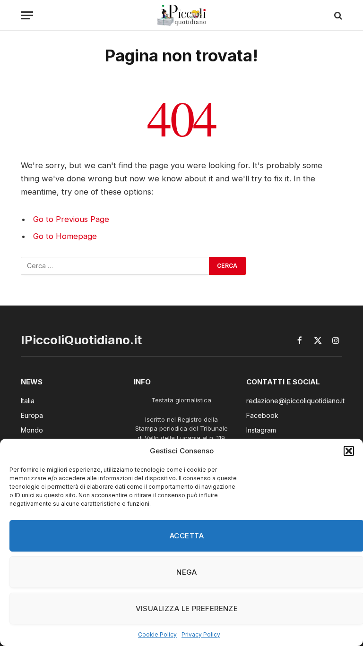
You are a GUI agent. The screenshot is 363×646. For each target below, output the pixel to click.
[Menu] (27, 15)
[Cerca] (337, 15)
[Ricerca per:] (115, 266)
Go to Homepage (65, 236)
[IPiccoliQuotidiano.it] (182, 15)
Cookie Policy (157, 634)
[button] (349, 451)
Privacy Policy (201, 634)
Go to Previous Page (71, 219)
